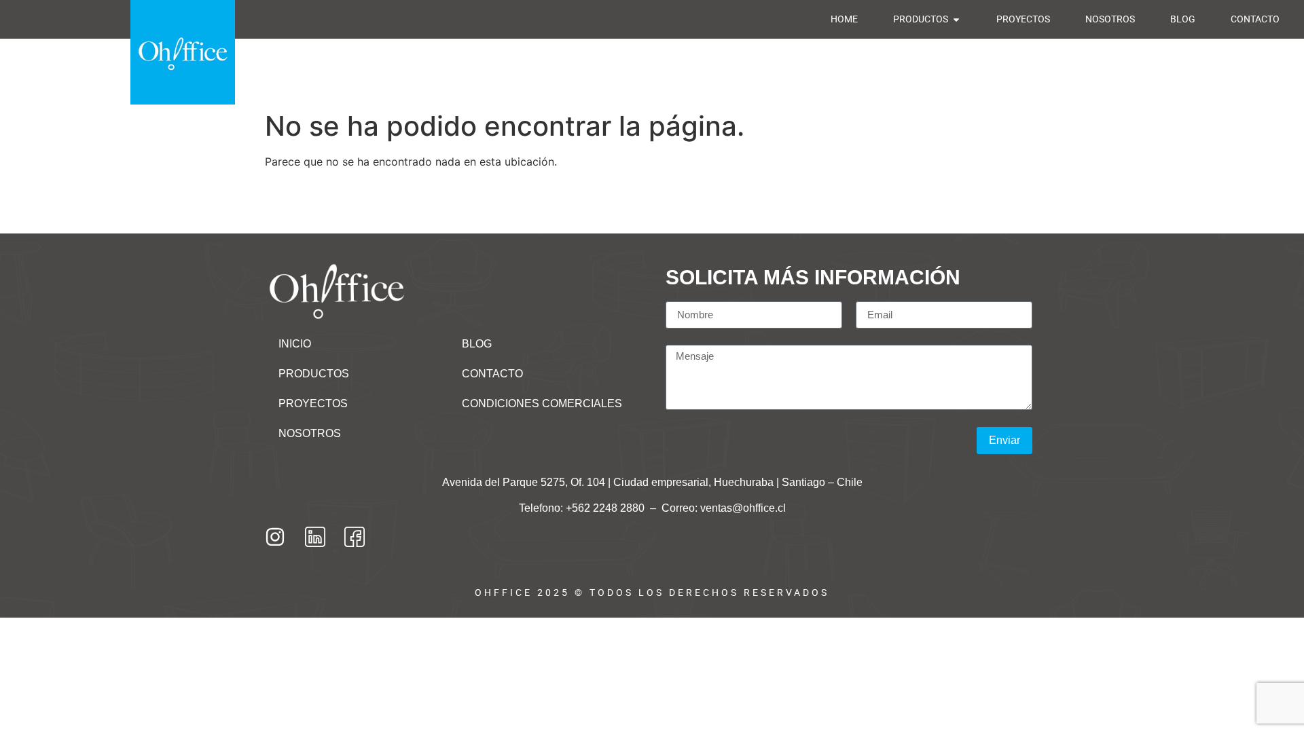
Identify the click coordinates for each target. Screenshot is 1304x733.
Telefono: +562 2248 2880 (583, 508)
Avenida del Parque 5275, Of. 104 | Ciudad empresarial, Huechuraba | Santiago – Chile (652, 482)
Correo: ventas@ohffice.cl (724, 508)
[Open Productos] (956, 19)
